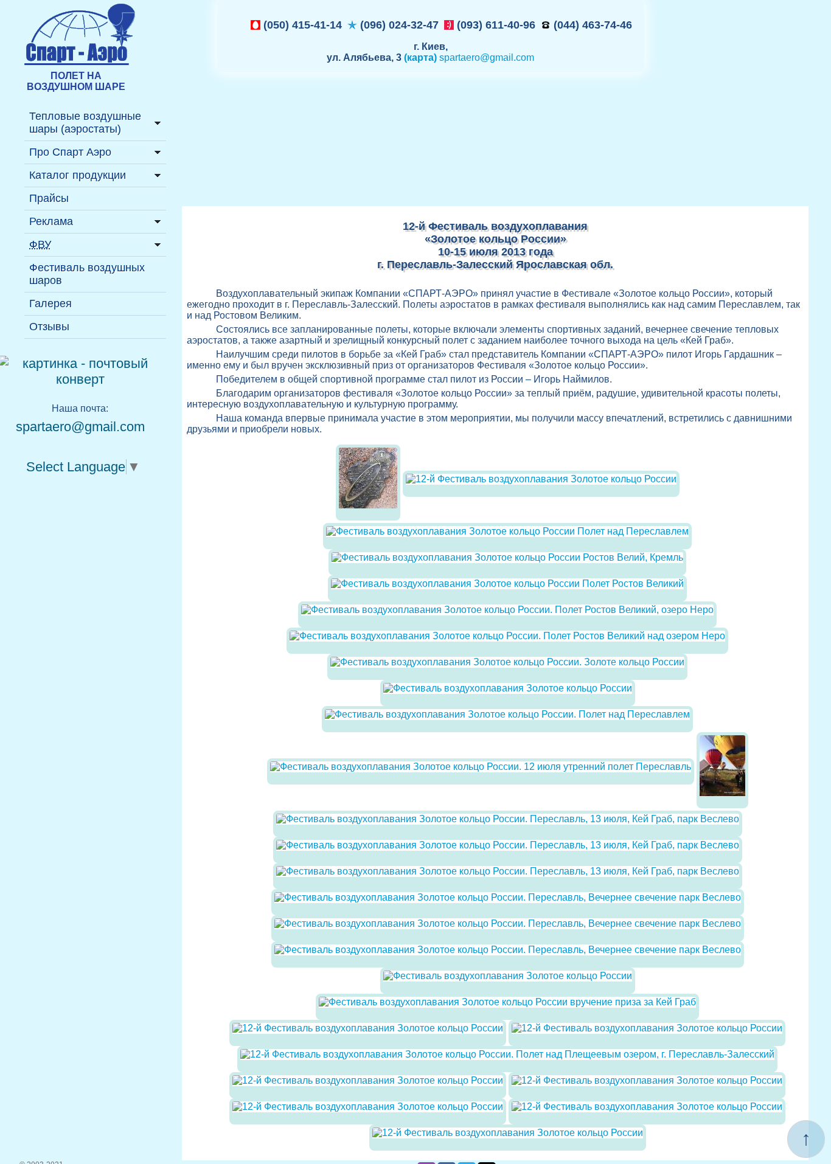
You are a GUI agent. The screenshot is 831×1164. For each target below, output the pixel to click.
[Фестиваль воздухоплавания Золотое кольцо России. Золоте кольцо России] (507, 662)
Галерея (50, 303)
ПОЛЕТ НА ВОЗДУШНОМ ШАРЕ (76, 81)
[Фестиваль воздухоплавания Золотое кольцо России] (507, 688)
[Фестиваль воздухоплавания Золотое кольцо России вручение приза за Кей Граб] (507, 1002)
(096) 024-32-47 (398, 25)
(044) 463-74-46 (591, 25)
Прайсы (49, 198)
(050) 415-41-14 (301, 25)
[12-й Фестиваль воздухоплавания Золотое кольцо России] (368, 517)
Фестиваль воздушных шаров (87, 274)
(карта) (420, 57)
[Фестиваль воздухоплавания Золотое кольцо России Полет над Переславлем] (507, 531)
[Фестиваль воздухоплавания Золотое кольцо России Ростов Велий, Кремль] (507, 557)
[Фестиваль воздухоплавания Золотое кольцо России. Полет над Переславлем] (507, 714)
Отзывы (49, 326)
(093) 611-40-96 (494, 25)
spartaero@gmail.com (486, 57)
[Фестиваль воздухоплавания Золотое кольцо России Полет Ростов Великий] (507, 583)
